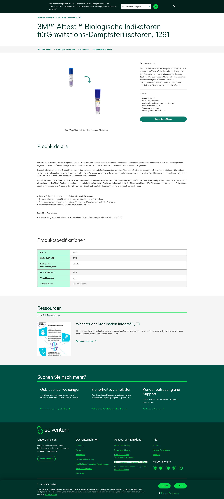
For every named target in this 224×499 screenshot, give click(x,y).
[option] (86, 97)
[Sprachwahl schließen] (174, 6)
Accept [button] (164, 486)
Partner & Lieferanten (85, 459)
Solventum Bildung (122, 450)
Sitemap (156, 455)
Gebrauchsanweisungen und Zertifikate (130, 462)
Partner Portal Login (161, 450)
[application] (86, 95)
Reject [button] (180, 486)
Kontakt (156, 445)
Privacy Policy (51, 495)
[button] (168, 493)
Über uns (79, 445)
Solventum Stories (122, 445)
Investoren (80, 455)
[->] (155, 6)
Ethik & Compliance (84, 469)
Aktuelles (80, 473)
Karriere (79, 450)
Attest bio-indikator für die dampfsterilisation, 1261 (59, 17)
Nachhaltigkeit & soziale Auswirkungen (92, 464)
